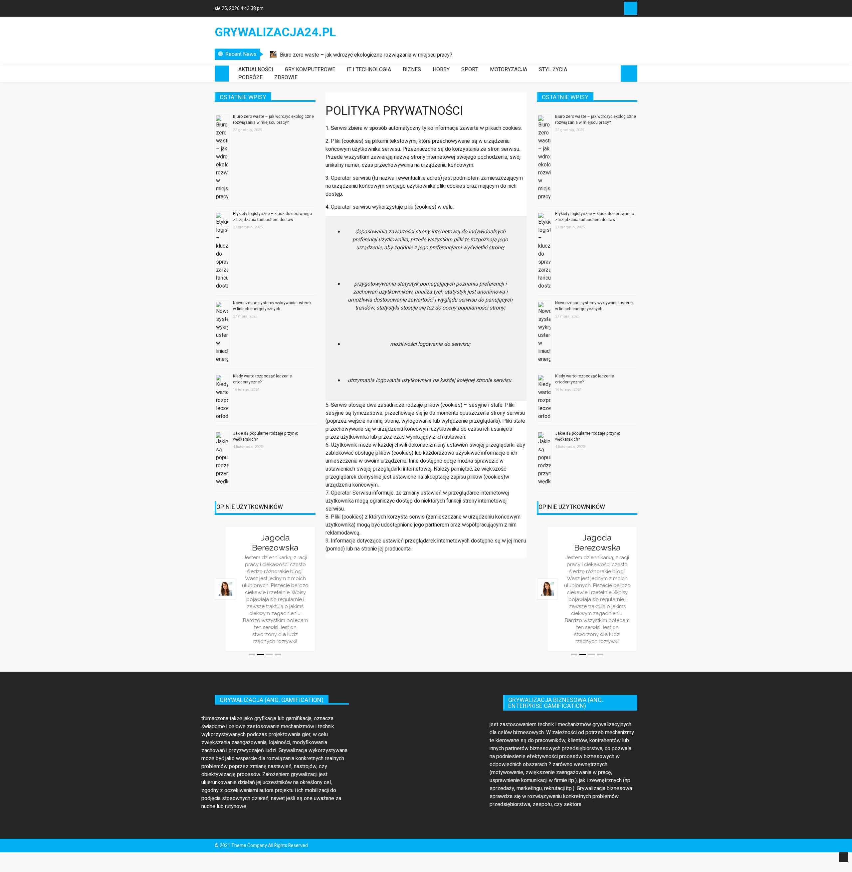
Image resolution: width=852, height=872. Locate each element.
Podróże (250, 78)
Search (630, 8)
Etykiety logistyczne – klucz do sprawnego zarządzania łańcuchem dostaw (272, 217)
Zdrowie (286, 78)
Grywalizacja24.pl (275, 33)
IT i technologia (369, 70)
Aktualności (255, 70)
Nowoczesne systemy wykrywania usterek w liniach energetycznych (272, 306)
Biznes (412, 70)
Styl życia (553, 70)
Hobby (441, 70)
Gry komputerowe (310, 70)
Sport (469, 70)
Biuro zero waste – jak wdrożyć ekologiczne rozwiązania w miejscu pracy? (366, 55)
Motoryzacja (508, 70)
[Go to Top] (843, 857)
